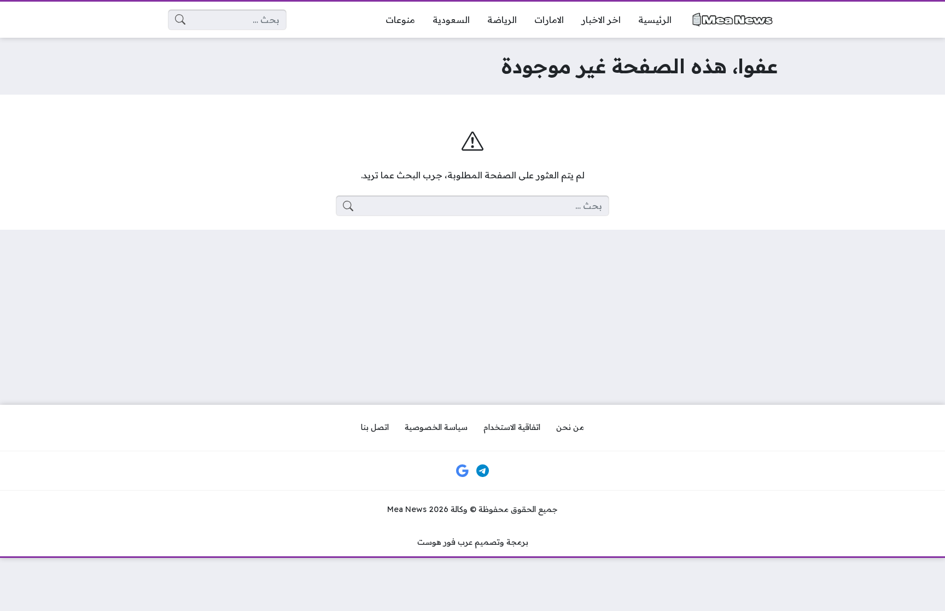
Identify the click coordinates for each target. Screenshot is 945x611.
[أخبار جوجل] (462, 471)
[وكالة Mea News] (733, 19)
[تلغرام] (483, 471)
